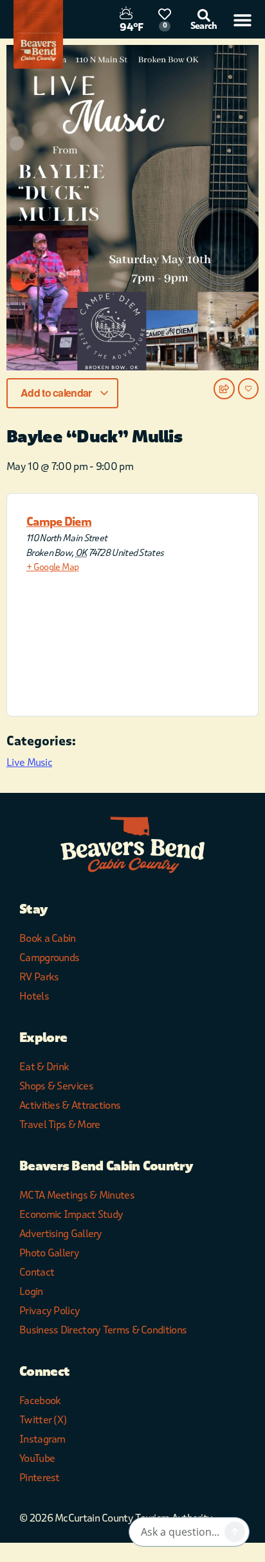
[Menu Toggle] (242, 20)
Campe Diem (58, 522)
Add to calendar (57, 392)
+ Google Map (52, 567)
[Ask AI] (234, 1532)
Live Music (29, 762)
